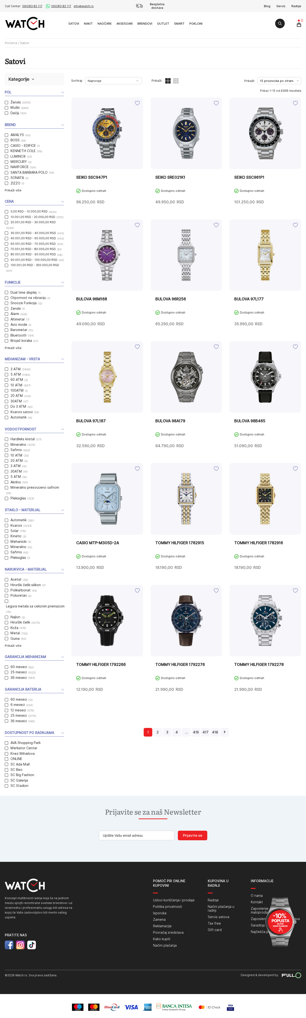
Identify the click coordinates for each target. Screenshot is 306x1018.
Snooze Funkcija (24, 303)
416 (196, 732)
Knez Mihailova (23, 753)
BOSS (15, 140)
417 (205, 732)
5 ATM (16, 374)
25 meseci (19, 672)
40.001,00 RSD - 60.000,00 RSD (33, 238)
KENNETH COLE (23, 151)
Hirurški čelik (20, 622)
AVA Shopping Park (26, 743)
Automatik (19, 417)
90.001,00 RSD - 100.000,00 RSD (34, 260)
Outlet (163, 23)
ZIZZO (15, 183)
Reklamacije (162, 926)
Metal (15, 633)
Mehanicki (19, 541)
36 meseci (19, 678)
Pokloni (195, 23)
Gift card (215, 930)
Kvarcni (16, 525)
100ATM (17, 390)
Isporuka (159, 913)
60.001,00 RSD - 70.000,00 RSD (33, 244)
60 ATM (17, 380)
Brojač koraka (21, 341)
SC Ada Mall (20, 764)
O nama (257, 896)
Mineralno (18, 444)
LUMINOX (18, 156)
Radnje (296, 6)
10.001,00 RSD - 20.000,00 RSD (33, 217)
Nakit (88, 23)
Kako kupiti (161, 939)
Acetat (16, 579)
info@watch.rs (84, 6)
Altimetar (18, 319)
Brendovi (144, 23)
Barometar (19, 330)
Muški (15, 107)
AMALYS (17, 135)
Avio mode (19, 324)
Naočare (105, 23)
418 (215, 732)
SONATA (17, 178)
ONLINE (16, 759)
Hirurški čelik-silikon (26, 585)
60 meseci (19, 667)
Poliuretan (19, 595)
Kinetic (16, 536)
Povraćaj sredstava (168, 932)
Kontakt (257, 902)
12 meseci (18, 710)
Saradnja (258, 925)
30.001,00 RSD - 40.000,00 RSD (33, 233)
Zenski (16, 308)
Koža (14, 628)
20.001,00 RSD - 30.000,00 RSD (33, 222)
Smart (179, 23)
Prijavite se (192, 835)
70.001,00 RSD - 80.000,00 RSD (33, 249)
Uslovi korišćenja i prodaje (174, 900)
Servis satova (218, 917)
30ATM (16, 401)
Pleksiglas (18, 498)
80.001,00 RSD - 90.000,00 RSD (33, 254)
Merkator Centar (24, 748)
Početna (11, 43)
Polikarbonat (21, 590)
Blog (267, 6)
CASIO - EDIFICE (23, 146)
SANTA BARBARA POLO (29, 172)
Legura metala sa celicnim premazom (35, 606)
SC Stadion (19, 786)
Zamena (159, 919)
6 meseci (18, 705)
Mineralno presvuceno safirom (35, 487)
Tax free (214, 923)
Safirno (16, 450)
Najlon (15, 617)
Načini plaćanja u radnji (221, 908)
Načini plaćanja (165, 945)
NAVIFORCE (20, 167)
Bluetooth (19, 335)
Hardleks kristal (23, 439)
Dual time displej (24, 292)
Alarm (15, 314)
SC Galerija (19, 780)
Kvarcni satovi (22, 412)
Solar (15, 531)
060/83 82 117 (32, 6)
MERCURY (19, 162)
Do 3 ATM (18, 406)
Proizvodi (60, 23)
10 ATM (16, 385)
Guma (15, 639)
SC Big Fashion (22, 775)
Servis (280, 6)
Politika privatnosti (167, 907)
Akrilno (16, 482)
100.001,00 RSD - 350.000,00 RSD (35, 265)
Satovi (73, 23)
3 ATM (16, 369)
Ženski (16, 102)
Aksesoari (124, 23)
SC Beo (16, 770)
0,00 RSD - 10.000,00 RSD (29, 211)
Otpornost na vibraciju (28, 298)
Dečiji (15, 113)
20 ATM (17, 396)
